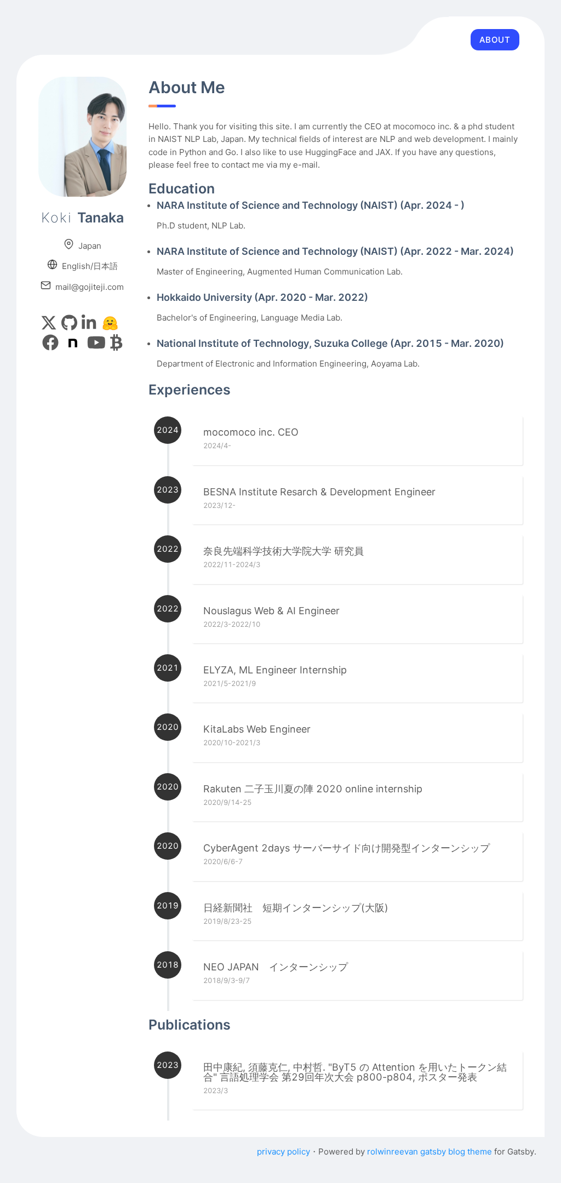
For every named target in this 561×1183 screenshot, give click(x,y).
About (495, 40)
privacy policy (283, 1151)
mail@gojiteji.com (87, 287)
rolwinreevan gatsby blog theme (429, 1151)
